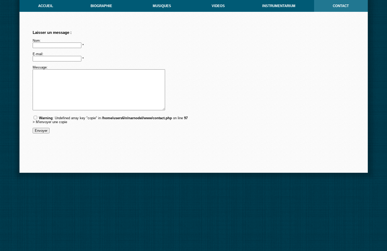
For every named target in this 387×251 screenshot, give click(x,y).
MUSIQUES (162, 6)
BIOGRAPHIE (101, 6)
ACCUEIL (45, 6)
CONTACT (341, 6)
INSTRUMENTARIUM (278, 6)
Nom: (37, 41)
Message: (40, 67)
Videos (218, 6)
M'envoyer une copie (51, 122)
